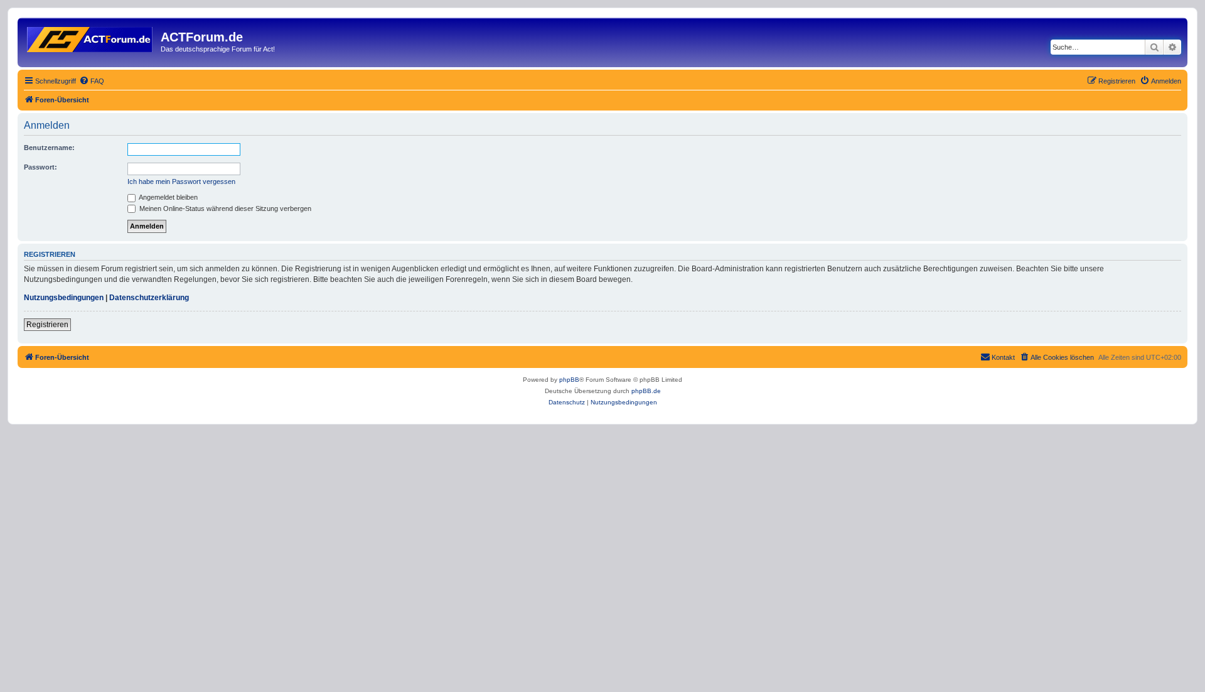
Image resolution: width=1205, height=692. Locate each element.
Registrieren (47, 324)
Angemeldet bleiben (167, 197)
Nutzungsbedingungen (64, 297)
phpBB (569, 379)
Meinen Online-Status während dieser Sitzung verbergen (224, 208)
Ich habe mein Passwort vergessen (181, 181)
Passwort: (40, 167)
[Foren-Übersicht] (91, 37)
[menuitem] (91, 81)
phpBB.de (646, 390)
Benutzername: (49, 147)
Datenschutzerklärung (149, 297)
